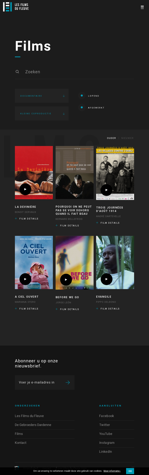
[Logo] (16, 7)
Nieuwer (127, 138)
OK (130, 471)
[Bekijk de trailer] (25, 189)
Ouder (111, 138)
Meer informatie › (112, 471)
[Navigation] (142, 7)
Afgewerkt (96, 107)
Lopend (93, 96)
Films (33, 46)
